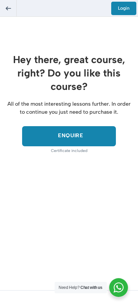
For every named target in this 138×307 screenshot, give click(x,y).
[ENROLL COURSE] (69, 136)
